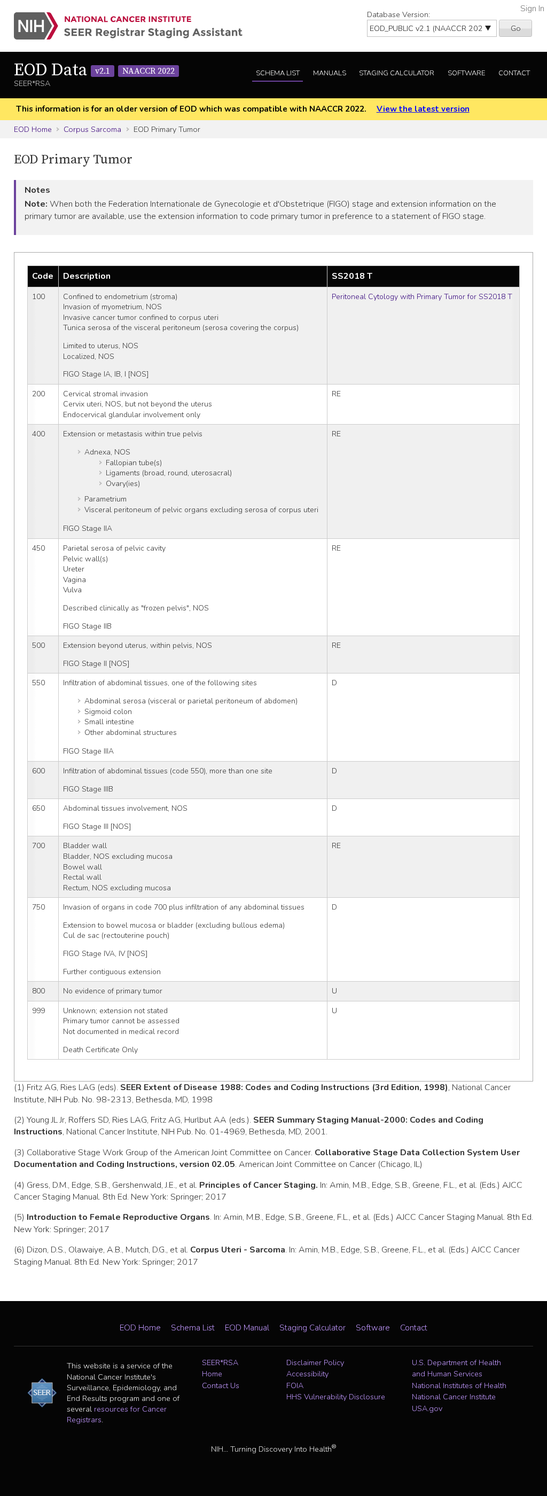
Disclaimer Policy (315, 1362)
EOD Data (94, 70)
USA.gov (427, 1408)
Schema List (278, 73)
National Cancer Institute (454, 1396)
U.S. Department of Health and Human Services (456, 1368)
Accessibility (307, 1373)
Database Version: (398, 14)
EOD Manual (247, 1327)
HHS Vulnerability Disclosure (335, 1396)
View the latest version (423, 109)
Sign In (532, 8)
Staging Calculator (396, 73)
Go (516, 28)
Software (466, 73)
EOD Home (33, 129)
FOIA (294, 1385)
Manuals (329, 73)
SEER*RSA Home (220, 1368)
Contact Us (220, 1385)
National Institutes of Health (459, 1385)
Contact (514, 73)
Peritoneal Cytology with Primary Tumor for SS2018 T (422, 297)
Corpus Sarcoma (92, 129)
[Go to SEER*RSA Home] (134, 26)
